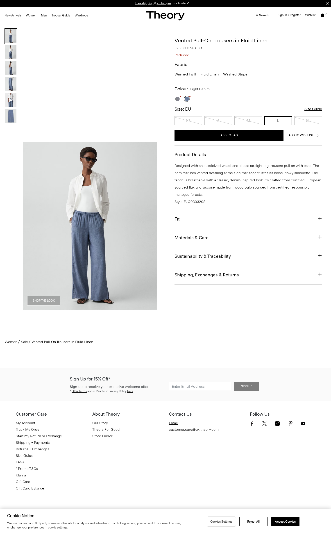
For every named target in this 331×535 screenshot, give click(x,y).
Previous (29, 226)
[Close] (327, 3)
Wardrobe (81, 15)
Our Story (100, 423)
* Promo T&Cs (27, 469)
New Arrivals (13, 15)
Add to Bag (229, 135)
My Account (25, 423)
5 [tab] (114, 307)
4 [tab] (98, 307)
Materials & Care (192, 237)
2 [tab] (66, 307)
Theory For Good (106, 429)
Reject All (253, 521)
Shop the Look (44, 300)
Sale (24, 342)
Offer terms (79, 391)
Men (44, 15)
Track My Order (28, 429)
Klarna (21, 475)
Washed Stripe (235, 74)
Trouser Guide (61, 15)
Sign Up (246, 386)
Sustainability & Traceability (203, 256)
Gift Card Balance (30, 488)
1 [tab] (49, 307)
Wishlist (310, 15)
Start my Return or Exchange (39, 436)
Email (173, 423)
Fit (177, 219)
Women (31, 15)
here (130, 391)
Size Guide (313, 109)
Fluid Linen (210, 74)
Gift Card (23, 482)
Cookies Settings (221, 521)
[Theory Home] (165, 15)
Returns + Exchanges (33, 449)
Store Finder (102, 436)
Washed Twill (185, 74)
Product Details (190, 154)
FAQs (20, 462)
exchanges (164, 3)
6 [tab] (130, 307)
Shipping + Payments (33, 442)
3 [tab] (82, 307)
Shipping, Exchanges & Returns (207, 275)
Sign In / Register (289, 15)
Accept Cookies (285, 521)
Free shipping (144, 3)
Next (150, 226)
